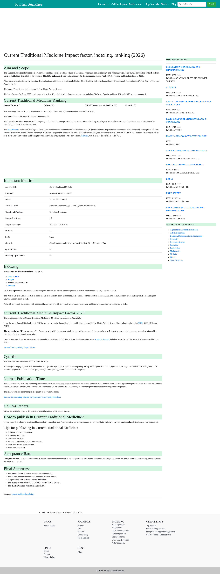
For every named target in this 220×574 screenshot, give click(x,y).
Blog (173, 4)
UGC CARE (13, 276)
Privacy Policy (49, 557)
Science (81, 526)
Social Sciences (176, 260)
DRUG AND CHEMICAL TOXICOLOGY (185, 165)
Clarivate (84, 136)
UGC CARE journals (120, 540)
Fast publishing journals (155, 529)
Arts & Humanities (177, 233)
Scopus (11, 279)
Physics (173, 257)
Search (211, 4)
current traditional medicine (23, 494)
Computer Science (177, 242)
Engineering (175, 248)
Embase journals (118, 537)
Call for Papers (119, 4)
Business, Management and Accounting (186, 236)
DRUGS (169, 179)
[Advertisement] (80, 31)
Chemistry (174, 239)
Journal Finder (49, 526)
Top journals (151, 526)
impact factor (13, 130)
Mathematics (175, 251)
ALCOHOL (171, 87)
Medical (81, 532)
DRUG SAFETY (173, 193)
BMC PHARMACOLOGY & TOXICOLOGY (186, 136)
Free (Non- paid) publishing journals (160, 532)
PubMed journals (119, 534)
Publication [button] (135, 4)
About (46, 551)
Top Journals (152, 4)
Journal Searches (28, 4)
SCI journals (117, 528)
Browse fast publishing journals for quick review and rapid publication (32, 397)
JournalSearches (117, 570)
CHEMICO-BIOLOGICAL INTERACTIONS (186, 150)
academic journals (102, 339)
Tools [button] (164, 4)
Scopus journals (118, 525)
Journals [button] (102, 4)
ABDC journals (118, 543)
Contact (47, 554)
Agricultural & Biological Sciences (184, 230)
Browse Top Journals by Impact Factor (19, 347)
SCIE (140, 323)
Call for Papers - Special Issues (158, 535)
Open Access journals (120, 531)
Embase (11, 286)
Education (174, 245)
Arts (79, 529)
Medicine (174, 254)
